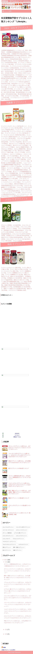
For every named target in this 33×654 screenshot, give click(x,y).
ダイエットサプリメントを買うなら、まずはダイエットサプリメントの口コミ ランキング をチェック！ (19, 447)
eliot (4, 647)
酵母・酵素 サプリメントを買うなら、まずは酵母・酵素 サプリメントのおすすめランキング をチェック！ (19, 492)
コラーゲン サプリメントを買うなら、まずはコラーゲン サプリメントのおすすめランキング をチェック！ (17, 604)
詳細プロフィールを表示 (8, 649)
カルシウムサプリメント (8, 527)
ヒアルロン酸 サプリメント (20, 532)
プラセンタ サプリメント (18, 538)
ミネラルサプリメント (23, 544)
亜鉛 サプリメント (7, 547)
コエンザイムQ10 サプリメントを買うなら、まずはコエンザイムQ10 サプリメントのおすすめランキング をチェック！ (19, 455)
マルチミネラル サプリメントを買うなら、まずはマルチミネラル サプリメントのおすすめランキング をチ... (17, 611)
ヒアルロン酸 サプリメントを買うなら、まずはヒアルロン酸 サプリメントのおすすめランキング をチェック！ (17, 591)
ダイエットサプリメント (21, 530)
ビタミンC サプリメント (21, 535)
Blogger (23, 652)
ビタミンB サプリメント (8, 535)
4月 (6, 562)
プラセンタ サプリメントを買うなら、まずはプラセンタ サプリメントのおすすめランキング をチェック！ (17, 584)
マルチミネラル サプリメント (9, 544)
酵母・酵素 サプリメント (19, 547)
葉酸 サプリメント (17, 550)
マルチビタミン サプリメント (9, 541)
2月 (6, 634)
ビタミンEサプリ (6, 538)
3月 (6, 629)
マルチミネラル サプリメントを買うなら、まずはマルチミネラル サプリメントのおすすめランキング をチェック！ (19, 485)
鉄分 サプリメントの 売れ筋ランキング (18, 468)
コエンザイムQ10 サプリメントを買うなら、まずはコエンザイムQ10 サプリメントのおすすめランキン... (17, 597)
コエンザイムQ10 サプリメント (23, 527)
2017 (5, 559)
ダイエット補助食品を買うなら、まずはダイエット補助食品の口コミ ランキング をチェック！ (19, 477)
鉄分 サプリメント (7, 550)
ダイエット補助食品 (7, 532)
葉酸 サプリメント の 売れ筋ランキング (18, 498)
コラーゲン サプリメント (8, 530)
